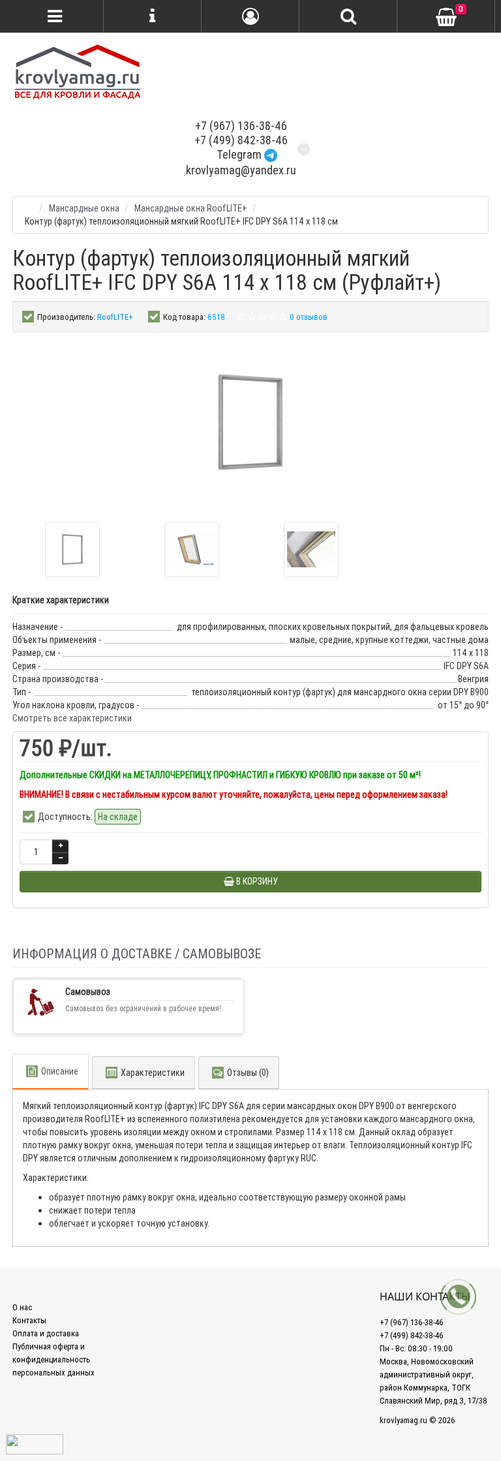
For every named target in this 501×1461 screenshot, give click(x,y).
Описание (59, 1071)
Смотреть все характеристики (72, 718)
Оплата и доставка (45, 1333)
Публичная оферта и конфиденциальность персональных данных (53, 1359)
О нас (22, 1307)
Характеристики (153, 1072)
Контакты (29, 1320)
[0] (446, 17)
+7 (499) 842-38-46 (241, 140)
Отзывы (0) (248, 1072)
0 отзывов (308, 316)
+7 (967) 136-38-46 (241, 125)
